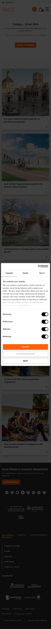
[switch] (45, 322)
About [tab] (41, 273)
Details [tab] (25, 273)
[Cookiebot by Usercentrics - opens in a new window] (38, 266)
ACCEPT (25, 347)
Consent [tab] (9, 273)
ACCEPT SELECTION (25, 354)
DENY (25, 361)
